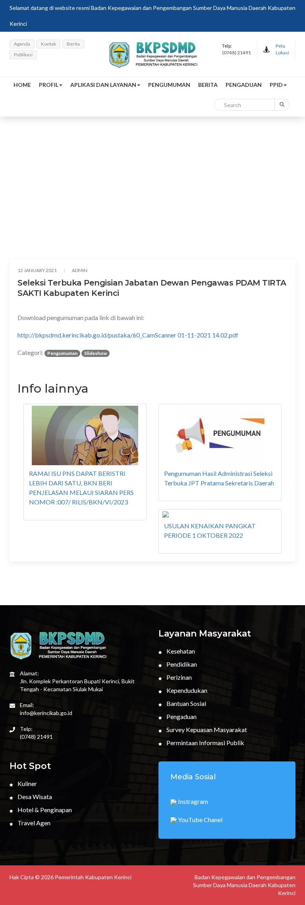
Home (22, 84)
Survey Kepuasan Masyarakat (206, 729)
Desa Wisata (34, 796)
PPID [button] (276, 84)
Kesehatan (180, 651)
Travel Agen (33, 822)
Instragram (192, 801)
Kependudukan (186, 690)
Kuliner (26, 783)
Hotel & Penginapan (44, 809)
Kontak (48, 44)
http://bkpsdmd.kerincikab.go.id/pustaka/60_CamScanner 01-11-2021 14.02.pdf (127, 335)
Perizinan (178, 677)
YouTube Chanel (199, 819)
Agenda (22, 44)
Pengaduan (244, 84)
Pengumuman (169, 84)
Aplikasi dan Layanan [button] (103, 84)
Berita (73, 44)
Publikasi (23, 55)
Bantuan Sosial (185, 703)
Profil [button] (48, 84)
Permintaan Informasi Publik (204, 742)
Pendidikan (181, 664)
